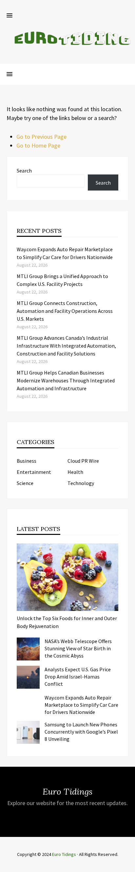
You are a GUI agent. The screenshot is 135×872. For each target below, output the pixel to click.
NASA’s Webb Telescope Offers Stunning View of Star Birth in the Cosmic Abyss (78, 648)
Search (24, 170)
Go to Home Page (38, 145)
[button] (9, 15)
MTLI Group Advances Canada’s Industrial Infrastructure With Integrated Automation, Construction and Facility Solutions (66, 346)
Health (75, 472)
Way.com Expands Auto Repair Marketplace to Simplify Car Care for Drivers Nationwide (81, 704)
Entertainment (34, 472)
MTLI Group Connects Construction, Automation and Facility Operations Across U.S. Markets (65, 311)
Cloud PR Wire (83, 460)
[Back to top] (128, 865)
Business (26, 460)
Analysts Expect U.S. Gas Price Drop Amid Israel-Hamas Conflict (78, 676)
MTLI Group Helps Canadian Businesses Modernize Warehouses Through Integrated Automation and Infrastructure (66, 380)
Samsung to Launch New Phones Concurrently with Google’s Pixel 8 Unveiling (81, 731)
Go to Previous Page (41, 136)
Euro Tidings (64, 854)
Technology (81, 483)
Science (25, 483)
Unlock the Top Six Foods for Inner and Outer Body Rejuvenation (67, 622)
